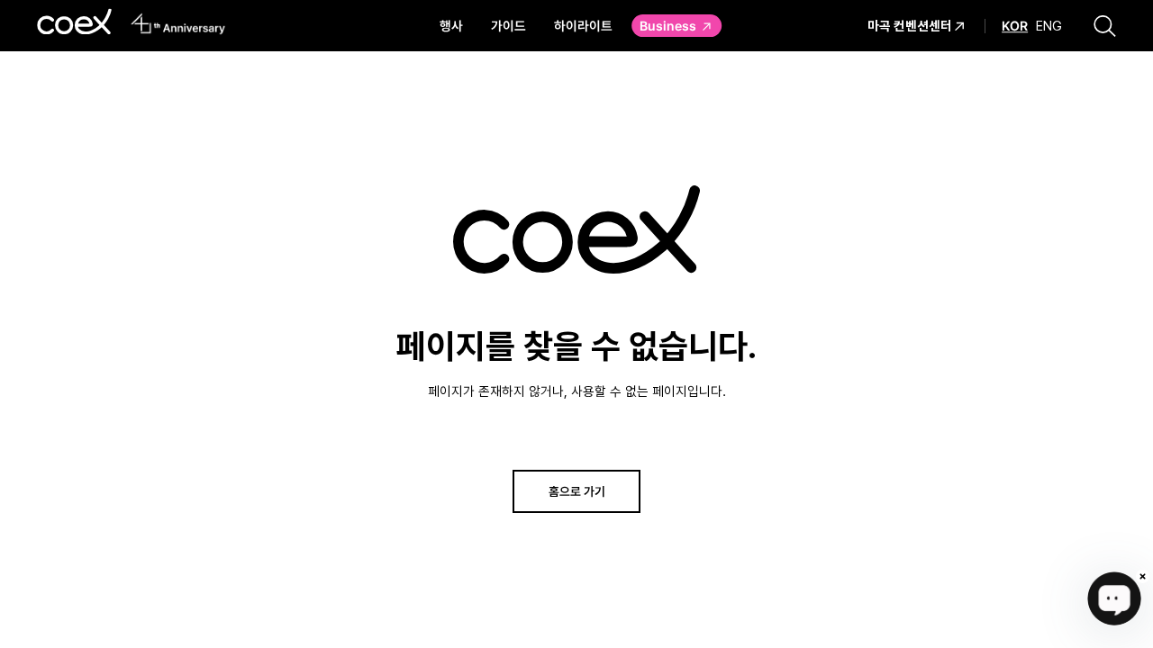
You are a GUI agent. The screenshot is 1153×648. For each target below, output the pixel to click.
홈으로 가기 (577, 491)
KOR (1015, 26)
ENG (1049, 25)
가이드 (508, 25)
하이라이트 (583, 25)
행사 (451, 25)
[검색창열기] (1105, 25)
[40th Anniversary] (178, 23)
